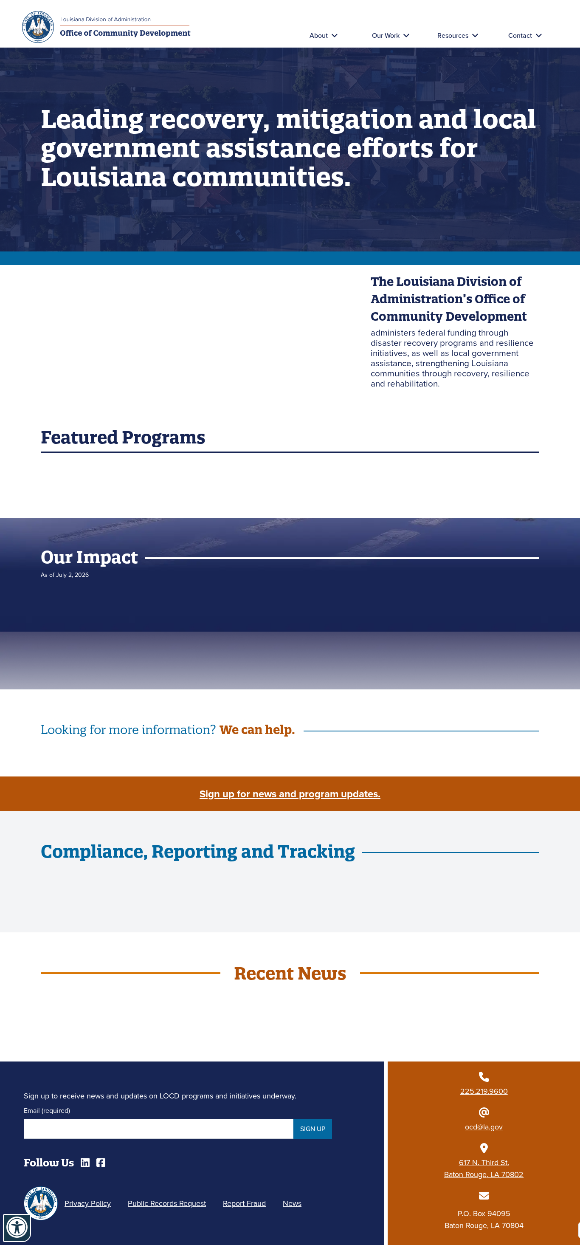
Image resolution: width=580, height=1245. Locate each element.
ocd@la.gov (484, 1126)
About (319, 35)
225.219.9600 (484, 1091)
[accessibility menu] (17, 1228)
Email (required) (47, 1110)
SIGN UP (312, 1128)
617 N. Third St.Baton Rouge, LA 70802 (484, 1168)
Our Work (386, 35)
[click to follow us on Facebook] (100, 1162)
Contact (520, 35)
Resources (452, 35)
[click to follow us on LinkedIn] (85, 1162)
